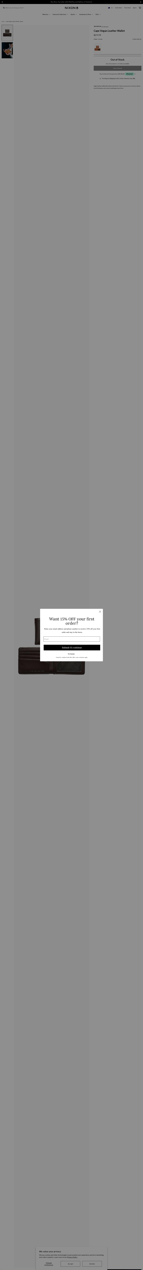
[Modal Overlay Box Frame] (71, 635)
